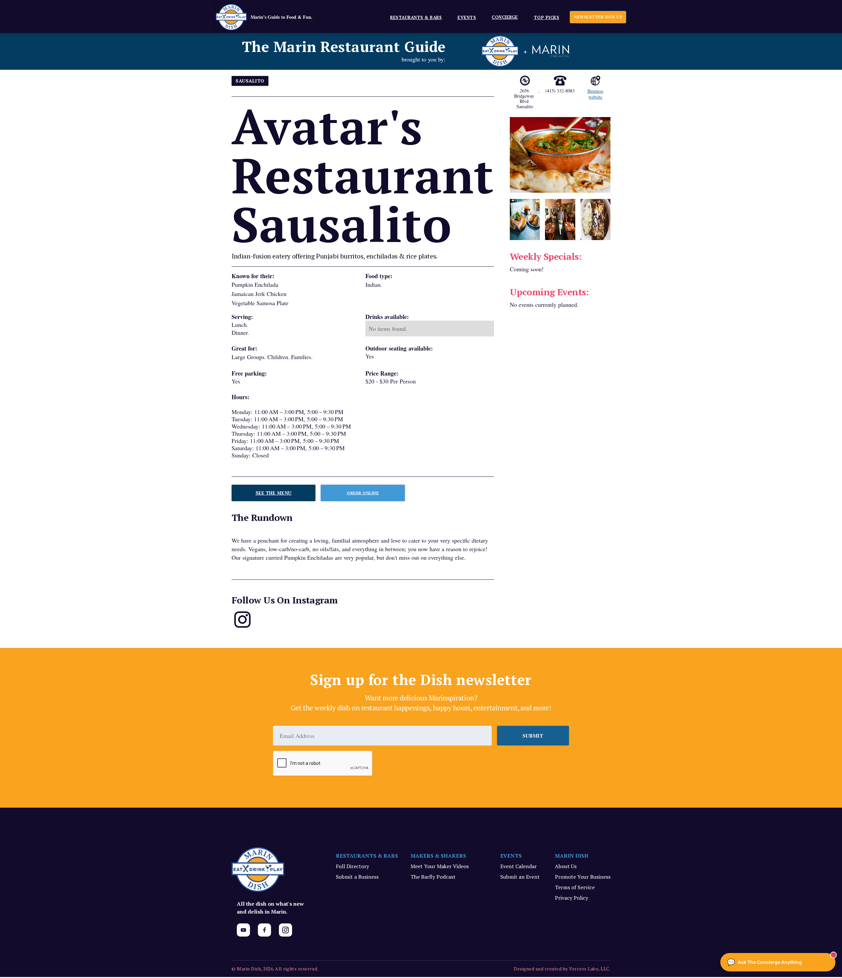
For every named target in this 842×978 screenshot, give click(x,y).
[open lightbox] (560, 155)
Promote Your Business (582, 876)
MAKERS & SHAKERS (438, 855)
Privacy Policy (571, 897)
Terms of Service (575, 887)
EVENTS (467, 17)
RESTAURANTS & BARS (367, 855)
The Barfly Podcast (433, 876)
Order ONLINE (363, 492)
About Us (566, 866)
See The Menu (274, 493)
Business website (595, 94)
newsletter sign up (598, 17)
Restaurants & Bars (416, 17)
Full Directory (352, 866)
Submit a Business (357, 876)
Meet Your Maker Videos (439, 866)
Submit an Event (520, 876)
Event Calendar (518, 866)
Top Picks (546, 17)
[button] (413, 17)
